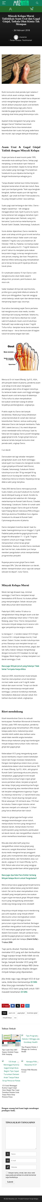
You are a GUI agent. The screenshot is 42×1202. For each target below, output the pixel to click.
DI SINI (34, 982)
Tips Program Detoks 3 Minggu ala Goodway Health (29, 1049)
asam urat (12, 1013)
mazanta (23, 37)
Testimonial (27, 40)
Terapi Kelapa (15, 40)
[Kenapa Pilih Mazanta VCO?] (30, 1061)
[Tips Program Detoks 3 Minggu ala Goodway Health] (30, 1036)
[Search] (37, 3)
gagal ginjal (21, 1013)
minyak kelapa (7, 1018)
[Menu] (4, 3)
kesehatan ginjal (32, 1013)
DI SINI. (24, 991)
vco (15, 1018)
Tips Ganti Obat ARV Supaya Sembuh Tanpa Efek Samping (10, 1052)
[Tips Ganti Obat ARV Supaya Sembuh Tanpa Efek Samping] (11, 1036)
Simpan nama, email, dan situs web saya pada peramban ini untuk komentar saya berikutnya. (21, 1175)
